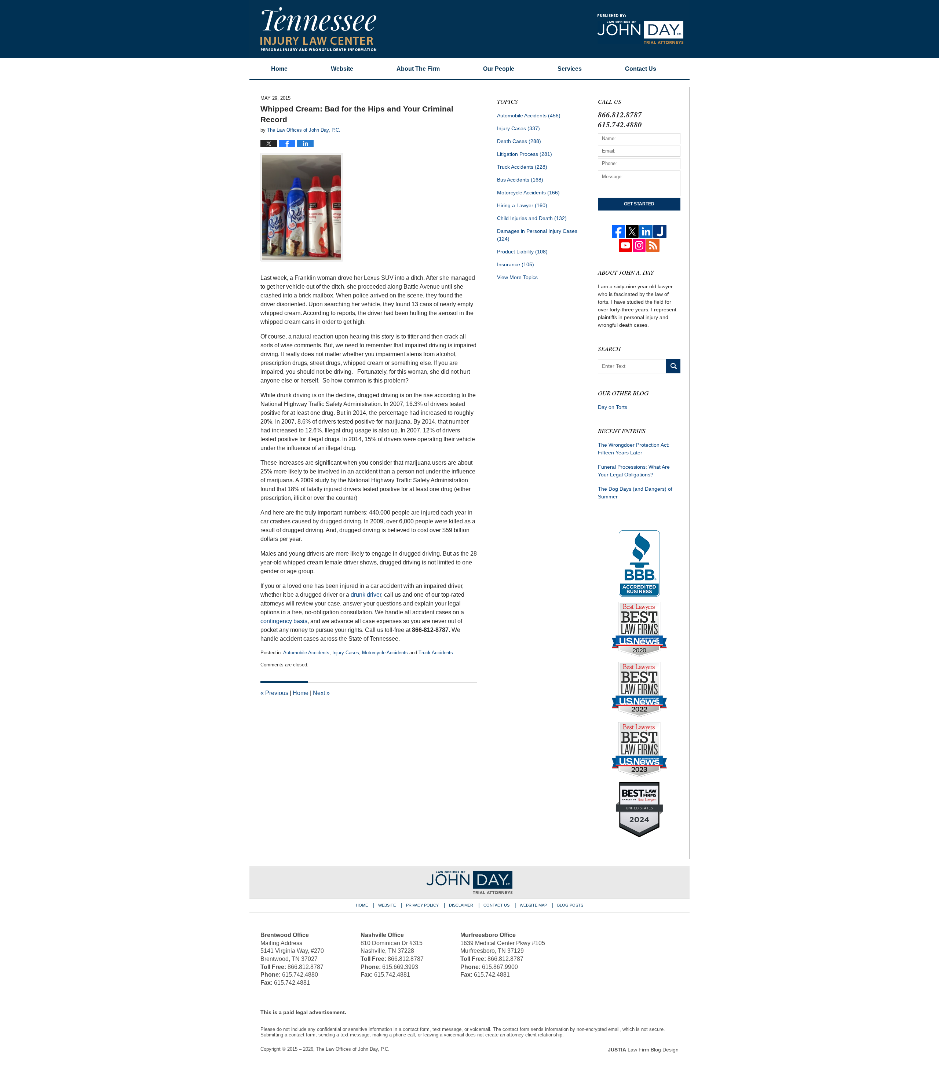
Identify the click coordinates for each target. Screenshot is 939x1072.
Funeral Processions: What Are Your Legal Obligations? (634, 471)
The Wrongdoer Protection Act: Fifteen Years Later (633, 448)
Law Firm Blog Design (643, 1050)
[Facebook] (618, 231)
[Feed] (653, 245)
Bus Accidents (520, 180)
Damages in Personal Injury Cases (537, 235)
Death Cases (519, 141)
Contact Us (496, 905)
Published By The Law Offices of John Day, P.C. (640, 29)
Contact (640, 69)
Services (570, 69)
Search (673, 366)
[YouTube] (625, 245)
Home (279, 69)
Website (342, 69)
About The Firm (418, 69)
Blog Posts (570, 905)
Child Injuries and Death (532, 218)
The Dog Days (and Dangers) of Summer (635, 493)
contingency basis (283, 621)
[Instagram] (639, 245)
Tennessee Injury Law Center (318, 29)
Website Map (533, 905)
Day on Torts (612, 407)
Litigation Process (524, 154)
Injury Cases (345, 652)
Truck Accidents (436, 652)
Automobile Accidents (306, 652)
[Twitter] (632, 231)
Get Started (639, 203)
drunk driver (366, 595)
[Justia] (660, 231)
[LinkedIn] (646, 231)
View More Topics (517, 277)
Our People (498, 69)
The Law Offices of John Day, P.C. (353, 1049)
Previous (274, 693)
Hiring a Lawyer (522, 205)
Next (321, 693)
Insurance (515, 264)
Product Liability (522, 252)
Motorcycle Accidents (385, 652)
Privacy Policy (422, 905)
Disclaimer (461, 905)
